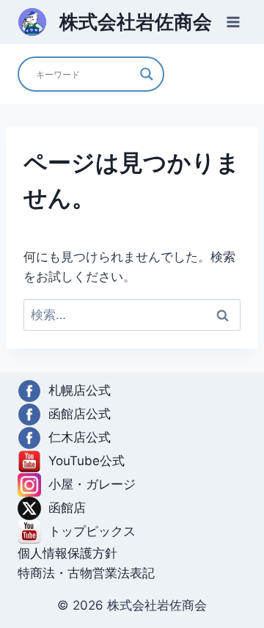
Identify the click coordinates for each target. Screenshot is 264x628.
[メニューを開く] (232, 21)
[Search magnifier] (146, 74)
